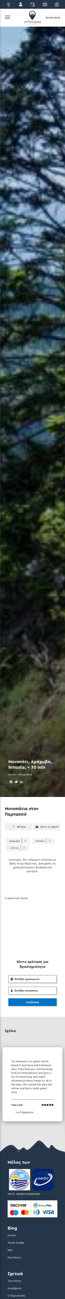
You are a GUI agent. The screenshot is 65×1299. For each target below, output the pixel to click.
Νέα (10, 1250)
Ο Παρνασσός (16, 1295)
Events (12, 1235)
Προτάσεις (14, 1257)
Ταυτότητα (14, 1281)
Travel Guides (16, 1242)
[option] (32, 1084)
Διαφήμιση (14, 1288)
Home (12, 774)
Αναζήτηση (32, 1002)
